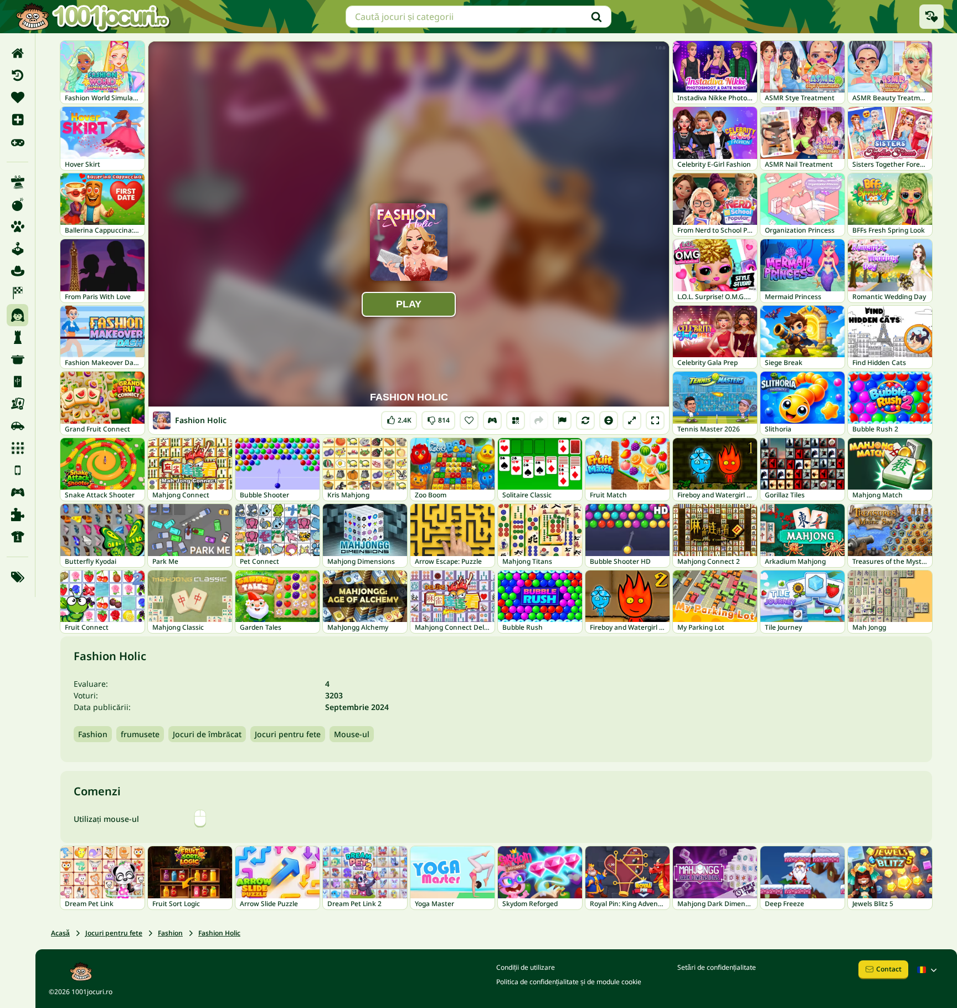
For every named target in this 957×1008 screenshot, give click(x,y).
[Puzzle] (17, 514)
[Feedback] (562, 420)
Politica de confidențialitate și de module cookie (568, 981)
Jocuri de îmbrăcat (207, 734)
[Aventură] (17, 271)
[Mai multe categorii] (17, 577)
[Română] (928, 969)
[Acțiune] (17, 204)
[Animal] (17, 226)
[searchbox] (478, 17)
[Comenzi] (492, 420)
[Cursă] (17, 293)
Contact (889, 969)
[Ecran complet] (655, 420)
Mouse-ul (351, 734)
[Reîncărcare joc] (585, 420)
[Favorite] (17, 97)
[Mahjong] (17, 382)
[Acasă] (17, 53)
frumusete (140, 734)
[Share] (538, 420)
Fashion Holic (219, 933)
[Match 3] (17, 448)
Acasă (60, 933)
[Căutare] (596, 17)
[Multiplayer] (17, 492)
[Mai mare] (631, 420)
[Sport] (17, 537)
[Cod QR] (515, 420)
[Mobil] (17, 470)
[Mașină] (17, 426)
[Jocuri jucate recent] (931, 16)
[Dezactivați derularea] (608, 420)
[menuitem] (17, 53)
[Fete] (17, 315)
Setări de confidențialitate (716, 967)
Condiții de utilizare (525, 967)
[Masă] (17, 404)
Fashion (92, 734)
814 (438, 418)
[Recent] (17, 75)
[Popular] (17, 142)
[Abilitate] (17, 182)
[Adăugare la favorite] (469, 420)
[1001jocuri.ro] (93, 16)
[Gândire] (17, 337)
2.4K (399, 418)
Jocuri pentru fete (288, 734)
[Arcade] (17, 249)
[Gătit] (17, 359)
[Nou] (17, 120)
